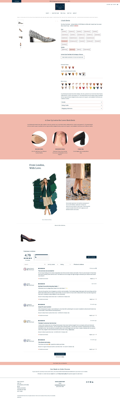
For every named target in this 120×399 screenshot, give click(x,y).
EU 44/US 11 (97, 41)
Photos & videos (79, 264)
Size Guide (55, 363)
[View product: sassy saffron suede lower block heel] (90, 88)
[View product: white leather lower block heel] (76, 84)
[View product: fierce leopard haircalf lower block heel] (101, 84)
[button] (21, 48)
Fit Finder (17, 1)
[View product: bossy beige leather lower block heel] (87, 84)
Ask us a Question (63, 363)
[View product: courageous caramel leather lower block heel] (94, 84)
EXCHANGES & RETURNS (23, 385)
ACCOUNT (109, 4)
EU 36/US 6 (95, 31)
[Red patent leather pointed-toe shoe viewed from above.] (73, 67)
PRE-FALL (63, 13)
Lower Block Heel (38, 17)
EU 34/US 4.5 (71, 31)
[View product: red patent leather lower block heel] (80, 88)
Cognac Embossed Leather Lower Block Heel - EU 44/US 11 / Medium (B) (58, 346)
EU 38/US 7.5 (89, 34)
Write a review (91, 257)
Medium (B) (72, 49)
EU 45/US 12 (64, 44)
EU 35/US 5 (79, 31)
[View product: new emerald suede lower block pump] (94, 88)
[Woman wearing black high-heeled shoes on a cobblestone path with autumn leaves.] (78, 181)
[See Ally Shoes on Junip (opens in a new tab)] (63, 356)
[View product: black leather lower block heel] (62, 84)
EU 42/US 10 (82, 41)
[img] (30, 269)
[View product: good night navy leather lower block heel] (101, 88)
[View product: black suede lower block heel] (69, 84)
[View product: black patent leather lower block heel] (66, 84)
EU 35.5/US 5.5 (87, 31)
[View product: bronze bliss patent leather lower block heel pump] (66, 67)
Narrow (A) (64, 49)
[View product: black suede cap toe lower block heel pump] (69, 74)
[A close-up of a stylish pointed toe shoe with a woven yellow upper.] (62, 74)
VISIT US (69, 13)
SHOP (47, 13)
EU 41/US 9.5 (64, 41)
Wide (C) (79, 49)
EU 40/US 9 (81, 38)
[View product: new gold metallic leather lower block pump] (73, 88)
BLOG (18, 386)
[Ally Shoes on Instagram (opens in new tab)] (87, 382)
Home (18, 17)
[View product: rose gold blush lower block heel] (76, 88)
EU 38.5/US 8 (97, 34)
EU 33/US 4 (64, 31)
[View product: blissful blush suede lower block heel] (87, 88)
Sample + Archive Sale (54, 17)
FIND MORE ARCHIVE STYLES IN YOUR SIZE (72, 57)
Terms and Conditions (40, 395)
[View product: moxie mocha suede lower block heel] (97, 84)
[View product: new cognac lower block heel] (73, 74)
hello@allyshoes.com (60, 385)
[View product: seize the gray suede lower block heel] (62, 88)
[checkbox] (78, 264)
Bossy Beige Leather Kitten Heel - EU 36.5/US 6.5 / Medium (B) (56, 296)
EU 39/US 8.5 (64, 38)
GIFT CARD (19, 391)
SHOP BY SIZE (55, 13)
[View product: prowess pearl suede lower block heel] (80, 84)
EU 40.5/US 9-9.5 (90, 38)
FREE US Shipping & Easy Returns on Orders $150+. (60, 1)
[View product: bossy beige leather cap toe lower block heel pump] (66, 74)
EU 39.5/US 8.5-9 (73, 38)
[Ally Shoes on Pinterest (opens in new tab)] (90, 382)
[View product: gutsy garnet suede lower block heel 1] (83, 88)
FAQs (60, 383)
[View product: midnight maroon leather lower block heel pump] (69, 67)
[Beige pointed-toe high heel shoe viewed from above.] (62, 67)
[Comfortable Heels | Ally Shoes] (80, 74)
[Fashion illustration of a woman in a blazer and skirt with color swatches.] (46, 194)
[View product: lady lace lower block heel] (73, 84)
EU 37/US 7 (72, 34)
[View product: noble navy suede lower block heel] (97, 88)
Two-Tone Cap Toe (63, 17)
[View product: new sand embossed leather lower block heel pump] (76, 74)
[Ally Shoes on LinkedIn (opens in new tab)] (92, 382)
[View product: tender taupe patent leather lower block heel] (83, 84)
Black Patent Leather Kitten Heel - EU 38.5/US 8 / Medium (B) (56, 312)
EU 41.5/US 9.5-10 (73, 41)
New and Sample (46, 17)
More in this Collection (60, 225)
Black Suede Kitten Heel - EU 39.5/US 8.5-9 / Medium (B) (55, 332)
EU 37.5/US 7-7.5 (81, 34)
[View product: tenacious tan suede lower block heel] (90, 84)
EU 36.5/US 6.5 (65, 34)
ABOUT (75, 13)
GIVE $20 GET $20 (21, 389)
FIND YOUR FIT (20, 381)
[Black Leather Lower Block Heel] (28, 246)
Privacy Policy (47, 395)
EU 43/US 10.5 (90, 41)
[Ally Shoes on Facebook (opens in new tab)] (88, 382)
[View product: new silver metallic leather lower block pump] (69, 88)
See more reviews (60, 354)
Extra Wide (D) (86, 49)
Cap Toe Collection (30, 17)
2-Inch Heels (23, 17)
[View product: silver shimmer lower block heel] (66, 88)
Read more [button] (71, 329)
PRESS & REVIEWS (21, 388)
